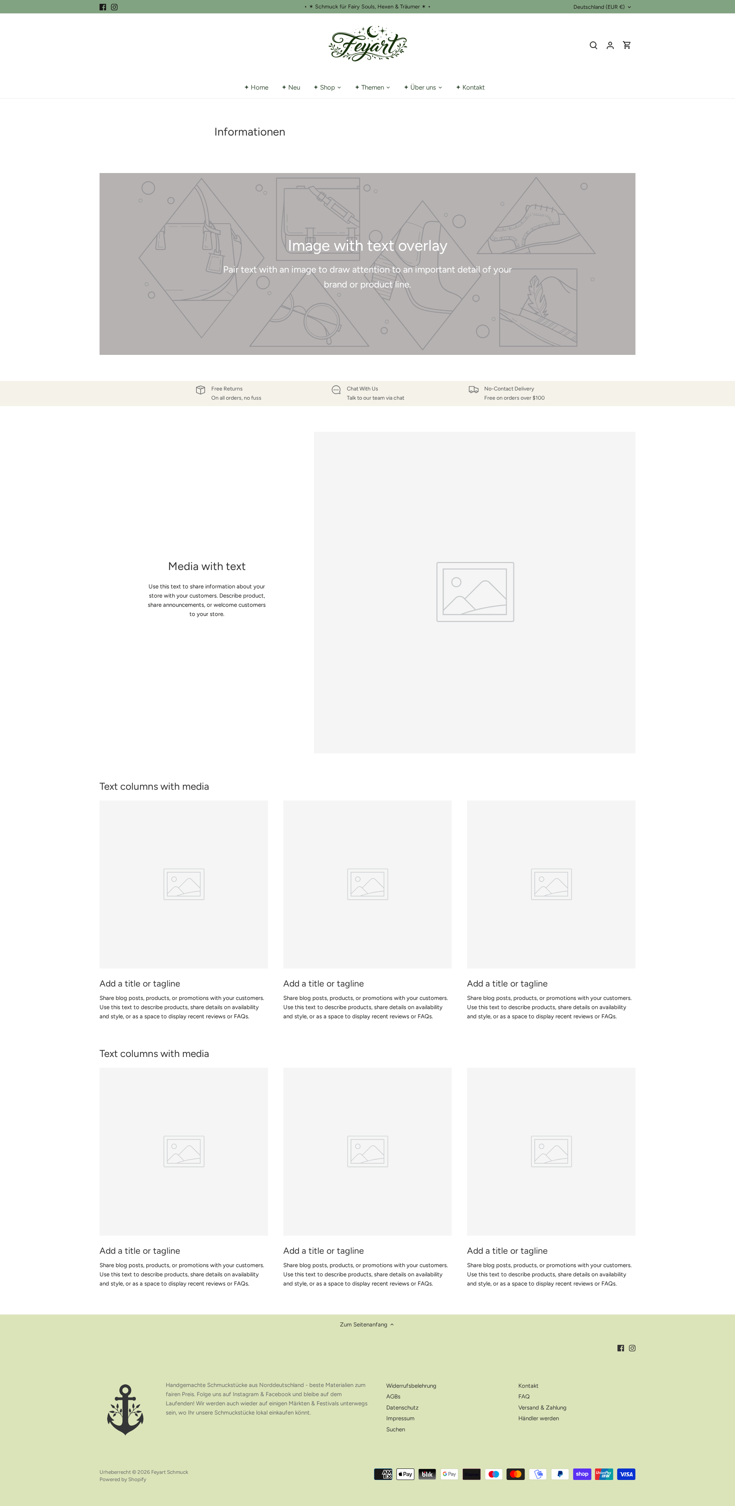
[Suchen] (593, 45)
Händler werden (538, 1418)
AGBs (393, 1396)
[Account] (610, 45)
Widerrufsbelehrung (411, 1385)
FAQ (524, 1396)
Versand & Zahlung (542, 1407)
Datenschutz (402, 1407)
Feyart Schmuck (169, 1472)
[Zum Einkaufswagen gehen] (627, 45)
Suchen (395, 1429)
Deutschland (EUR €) (599, 7)
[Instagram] (114, 7)
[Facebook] (103, 7)
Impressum (400, 1418)
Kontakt (528, 1385)
